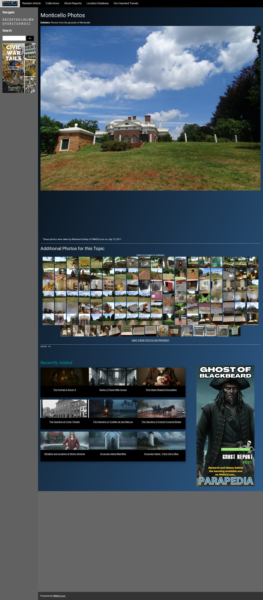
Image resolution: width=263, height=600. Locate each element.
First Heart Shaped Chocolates (161, 390)
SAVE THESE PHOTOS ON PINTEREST (150, 340)
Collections (52, 3)
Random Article (31, 3)
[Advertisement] (150, 214)
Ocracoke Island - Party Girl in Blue (161, 454)
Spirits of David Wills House (113, 390)
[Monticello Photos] (150, 108)
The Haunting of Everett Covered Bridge (161, 422)
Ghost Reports (73, 3)
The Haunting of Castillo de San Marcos (113, 422)
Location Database (98, 3)
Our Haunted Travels (126, 3)
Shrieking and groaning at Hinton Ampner (64, 454)
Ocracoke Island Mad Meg (113, 454)
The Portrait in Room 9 (64, 390)
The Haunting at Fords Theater (64, 422)
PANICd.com (59, 596)
